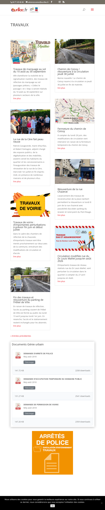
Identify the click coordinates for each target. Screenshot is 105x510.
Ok (52, 506)
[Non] (101, 503)
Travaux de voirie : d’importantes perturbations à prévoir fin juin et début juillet (29, 226)
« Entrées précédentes (21, 336)
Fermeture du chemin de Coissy (72, 130)
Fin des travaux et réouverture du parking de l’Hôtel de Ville (28, 300)
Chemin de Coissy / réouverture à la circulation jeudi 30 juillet (73, 71)
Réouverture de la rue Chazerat (70, 190)
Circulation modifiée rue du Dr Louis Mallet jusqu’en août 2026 (74, 258)
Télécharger (29, 362)
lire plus (17, 98)
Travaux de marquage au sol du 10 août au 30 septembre (29, 70)
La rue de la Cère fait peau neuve (28, 140)
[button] (92, 11)
